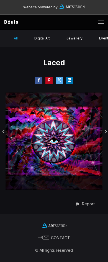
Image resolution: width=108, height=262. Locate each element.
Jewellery (74, 38)
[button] (85, 203)
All (16, 38)
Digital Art (42, 38)
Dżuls (11, 22)
